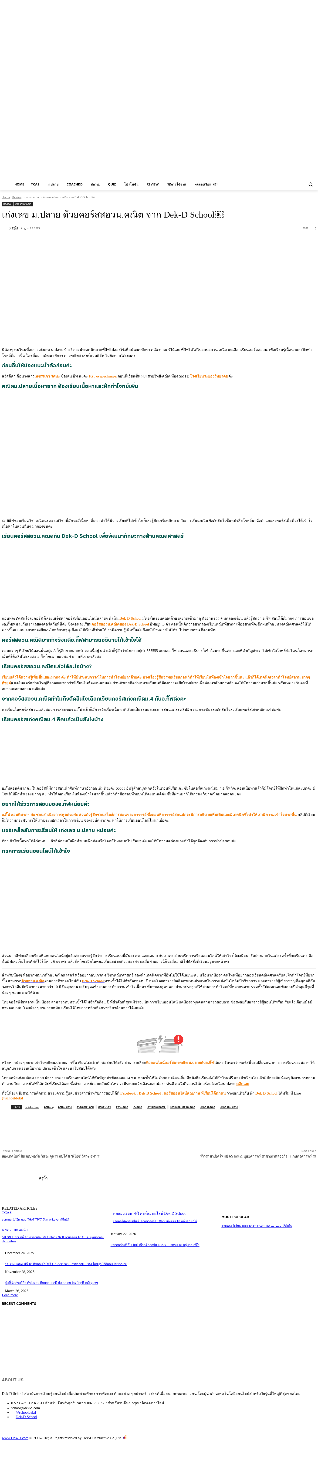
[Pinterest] (78, 240)
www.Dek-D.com (15, 1438)
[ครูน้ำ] (5, 228)
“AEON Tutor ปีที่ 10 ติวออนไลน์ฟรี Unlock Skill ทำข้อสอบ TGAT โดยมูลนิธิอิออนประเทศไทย (66, 1264)
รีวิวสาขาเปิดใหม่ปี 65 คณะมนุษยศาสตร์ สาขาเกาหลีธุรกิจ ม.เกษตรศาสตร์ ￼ (258, 1156)
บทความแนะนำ (23, 203)
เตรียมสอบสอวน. (156, 1107)
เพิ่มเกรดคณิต (207, 1107)
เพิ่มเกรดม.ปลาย (229, 1107)
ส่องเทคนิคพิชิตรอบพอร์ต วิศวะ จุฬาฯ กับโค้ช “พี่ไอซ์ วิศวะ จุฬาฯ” (51, 1156)
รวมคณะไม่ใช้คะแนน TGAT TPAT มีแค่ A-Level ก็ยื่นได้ (35, 1219)
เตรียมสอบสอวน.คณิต (182, 1107)
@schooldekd (26, 1412)
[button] (310, 184)
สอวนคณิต (122, 1107)
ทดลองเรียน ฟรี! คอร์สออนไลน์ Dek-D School (149, 1213)
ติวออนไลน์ (104, 1107)
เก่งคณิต (137, 1107)
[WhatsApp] (94, 240)
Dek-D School (26, 1417)
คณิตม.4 (48, 1107)
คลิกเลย (242, 1084)
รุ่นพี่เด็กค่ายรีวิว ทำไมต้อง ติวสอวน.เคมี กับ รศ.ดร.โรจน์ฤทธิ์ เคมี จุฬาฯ (51, 1283)
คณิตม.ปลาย (65, 1107)
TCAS (7, 1212)
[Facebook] (44, 240)
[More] (112, 240)
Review (16, 197)
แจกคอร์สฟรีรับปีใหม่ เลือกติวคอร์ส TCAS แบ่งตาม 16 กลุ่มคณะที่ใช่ (155, 1221)
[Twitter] (61, 240)
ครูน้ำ (15, 228)
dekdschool (32, 1107)
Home (6, 197)
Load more (10, 1295)
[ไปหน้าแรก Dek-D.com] (13, 1433)
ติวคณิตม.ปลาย (85, 1107)
